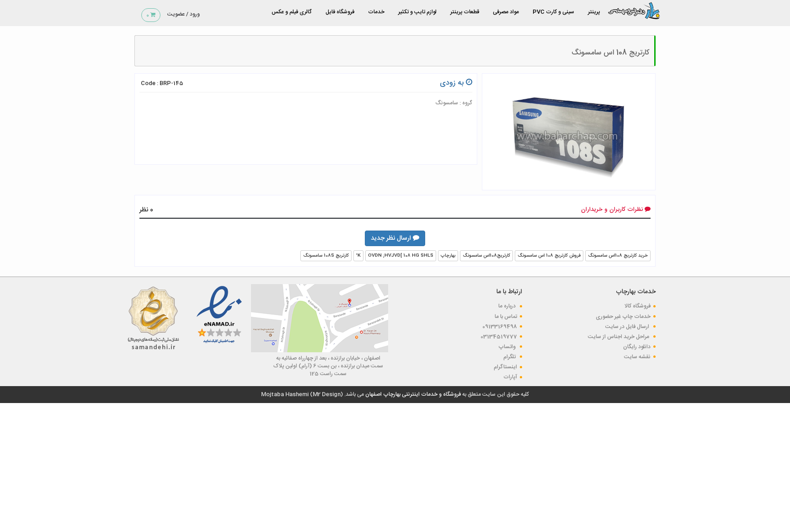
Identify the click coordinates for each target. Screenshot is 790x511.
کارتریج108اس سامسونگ (486, 255)
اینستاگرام (505, 366)
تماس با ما (506, 316)
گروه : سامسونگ (453, 103)
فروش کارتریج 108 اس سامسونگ (549, 255)
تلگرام (510, 356)
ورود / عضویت (183, 14)
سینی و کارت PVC (553, 11)
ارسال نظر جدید (392, 238)
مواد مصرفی (506, 11)
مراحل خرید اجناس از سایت (619, 336)
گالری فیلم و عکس (292, 11)
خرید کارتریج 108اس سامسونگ (618, 255)
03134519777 (498, 336)
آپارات (510, 377)
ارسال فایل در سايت (628, 326)
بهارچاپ (448, 255)
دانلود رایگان (637, 346)
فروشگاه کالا (638, 306)
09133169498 (499, 326)
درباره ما (507, 306)
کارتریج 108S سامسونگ (326, 255)
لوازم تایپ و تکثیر (417, 11)
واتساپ (507, 346)
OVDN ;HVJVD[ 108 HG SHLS (400, 255)
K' (358, 255)
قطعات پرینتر (464, 11)
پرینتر (594, 11)
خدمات (376, 11)
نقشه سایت (637, 356)
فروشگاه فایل (340, 11)
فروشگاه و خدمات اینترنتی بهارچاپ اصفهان (412, 394)
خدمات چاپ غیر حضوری (623, 316)
